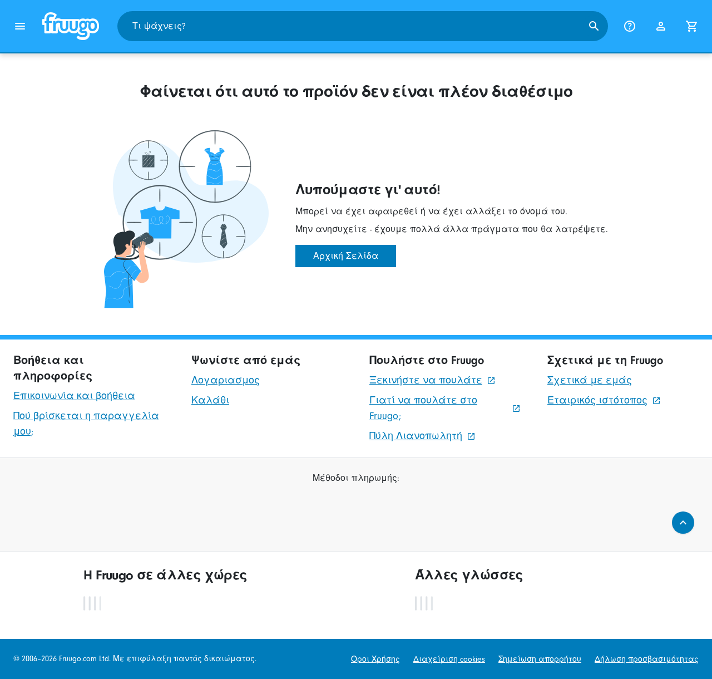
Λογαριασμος (225, 380)
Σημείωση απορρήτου (539, 659)
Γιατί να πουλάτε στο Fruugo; (423, 408)
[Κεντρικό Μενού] (20, 26)
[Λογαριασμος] (661, 26)
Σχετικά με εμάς (589, 380)
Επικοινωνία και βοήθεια (74, 396)
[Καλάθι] (692, 26)
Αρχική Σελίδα (345, 256)
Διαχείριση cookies (449, 659)
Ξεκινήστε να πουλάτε (425, 380)
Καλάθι (210, 400)
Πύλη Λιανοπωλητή (415, 436)
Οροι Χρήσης (375, 659)
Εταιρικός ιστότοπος (597, 400)
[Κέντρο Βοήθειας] (630, 26)
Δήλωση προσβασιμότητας (647, 659)
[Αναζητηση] (594, 26)
